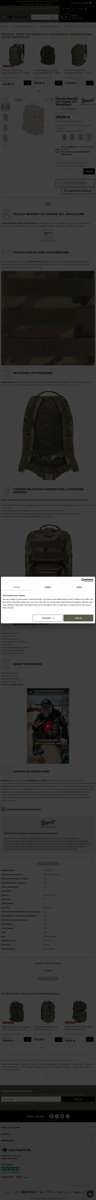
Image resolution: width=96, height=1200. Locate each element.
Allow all (78, 618)
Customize (46, 618)
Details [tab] (48, 587)
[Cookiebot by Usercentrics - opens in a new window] (83, 580)
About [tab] (79, 587)
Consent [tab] (16, 587)
